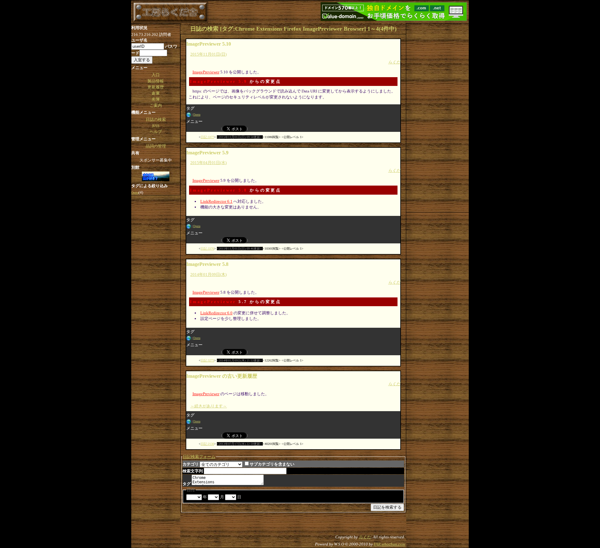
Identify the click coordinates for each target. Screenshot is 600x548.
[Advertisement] (437, 117)
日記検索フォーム (199, 456)
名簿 (156, 99)
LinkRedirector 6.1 (216, 201)
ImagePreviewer (205, 72)
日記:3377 (207, 137)
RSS (155, 125)
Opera (196, 114)
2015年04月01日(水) (208, 162)
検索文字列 (192, 471)
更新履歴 (156, 87)
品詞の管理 (156, 146)
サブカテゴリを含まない (272, 464)
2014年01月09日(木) (208, 274)
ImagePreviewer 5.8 (219, 190)
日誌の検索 (156, 119)
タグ (186, 483)
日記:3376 (207, 248)
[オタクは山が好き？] (155, 177)
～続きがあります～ (208, 406)
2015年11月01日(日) (208, 54)
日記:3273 (207, 360)
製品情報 (156, 81)
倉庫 (156, 93)
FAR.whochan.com (389, 544)
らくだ (394, 62)
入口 (156, 74)
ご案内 (156, 105)
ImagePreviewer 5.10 (208, 44)
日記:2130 (207, 444)
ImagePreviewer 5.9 (219, 81)
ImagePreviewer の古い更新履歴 (221, 376)
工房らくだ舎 (170, 12)
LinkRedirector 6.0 (216, 313)
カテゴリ (190, 464)
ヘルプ (156, 131)
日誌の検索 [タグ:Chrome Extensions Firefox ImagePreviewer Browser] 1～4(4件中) (293, 29)
